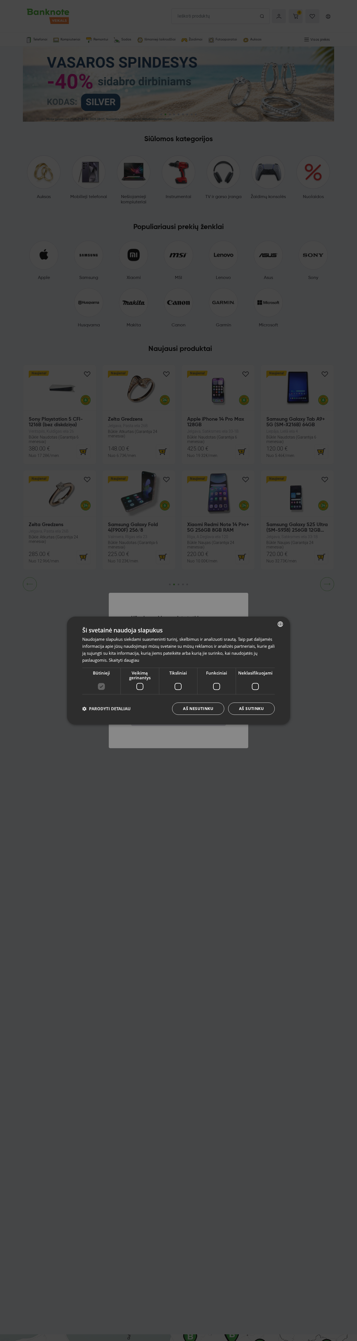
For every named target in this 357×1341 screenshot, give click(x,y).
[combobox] (280, 624)
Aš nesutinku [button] (198, 708)
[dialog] (178, 670)
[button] (106, 709)
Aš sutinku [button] (251, 708)
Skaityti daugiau (124, 660)
